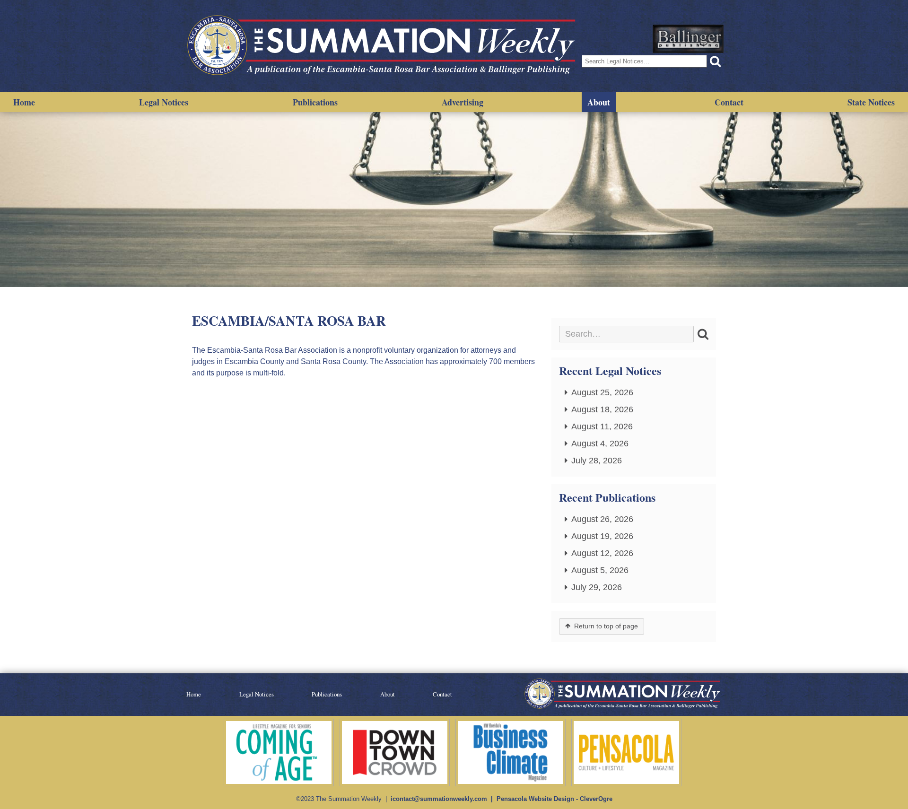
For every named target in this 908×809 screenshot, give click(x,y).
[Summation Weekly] (383, 46)
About (598, 102)
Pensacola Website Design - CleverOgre (554, 798)
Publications (315, 102)
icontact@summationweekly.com (439, 798)
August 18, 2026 (602, 409)
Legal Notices (163, 102)
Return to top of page (606, 626)
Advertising (462, 102)
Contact (729, 102)
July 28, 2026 (596, 460)
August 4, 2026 (600, 443)
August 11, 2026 (602, 426)
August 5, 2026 (600, 570)
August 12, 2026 (602, 553)
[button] (715, 61)
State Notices (871, 102)
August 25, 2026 (602, 392)
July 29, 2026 (596, 587)
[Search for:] (626, 334)
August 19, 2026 (602, 536)
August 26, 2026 (602, 519)
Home (24, 102)
